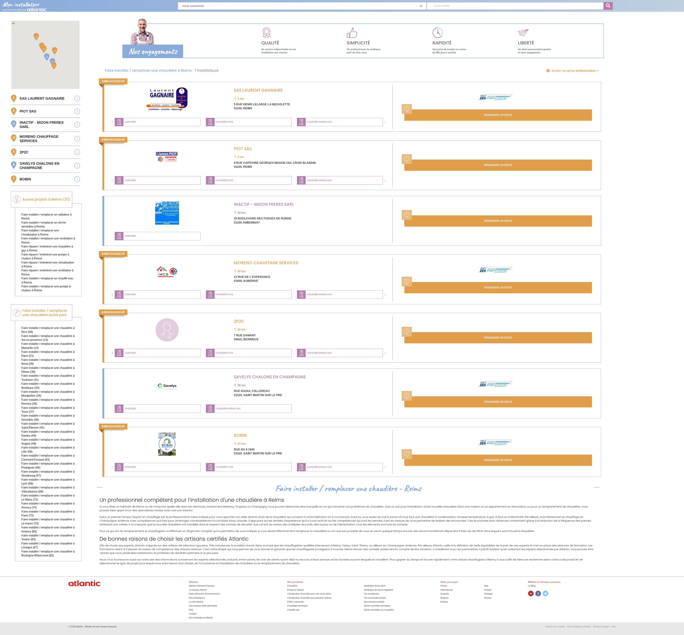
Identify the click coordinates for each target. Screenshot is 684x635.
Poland (487, 590)
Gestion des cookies (555, 626)
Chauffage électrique (297, 606)
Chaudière (292, 586)
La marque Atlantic (198, 590)
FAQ (191, 610)
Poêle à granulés (295, 602)
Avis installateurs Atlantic (201, 617)
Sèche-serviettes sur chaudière (379, 610)
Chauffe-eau (293, 610)
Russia (487, 598)
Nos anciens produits (374, 602)
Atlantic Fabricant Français (201, 586)
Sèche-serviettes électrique (377, 606)
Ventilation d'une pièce (375, 586)
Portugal (488, 594)
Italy (486, 586)
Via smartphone (371, 594)
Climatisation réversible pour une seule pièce (309, 594)
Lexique (193, 614)
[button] (112, 122)
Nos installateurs (197, 598)
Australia (445, 594)
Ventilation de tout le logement (378, 590)
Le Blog (531, 586)
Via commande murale (375, 598)
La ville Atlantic (196, 602)
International (447, 590)
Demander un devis (498, 115)
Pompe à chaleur (295, 590)
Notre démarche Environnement (204, 594)
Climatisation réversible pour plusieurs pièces (309, 598)
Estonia (444, 602)
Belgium (445, 598)
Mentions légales (601, 626)
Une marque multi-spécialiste (203, 606)
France (444, 586)
